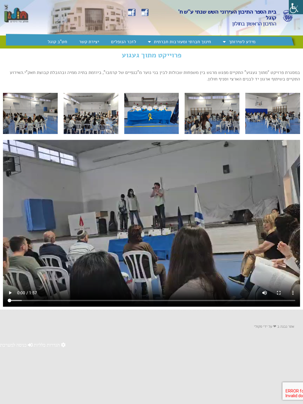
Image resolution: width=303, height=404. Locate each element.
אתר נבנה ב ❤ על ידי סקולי (274, 326)
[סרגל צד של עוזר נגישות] (296, 7)
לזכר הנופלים (123, 41)
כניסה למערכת (14, 345)
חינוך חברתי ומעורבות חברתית (182, 41)
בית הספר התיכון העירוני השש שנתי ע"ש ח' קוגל (227, 15)
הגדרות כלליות (47, 345)
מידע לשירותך (242, 41)
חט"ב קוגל (57, 41)
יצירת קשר (89, 41)
